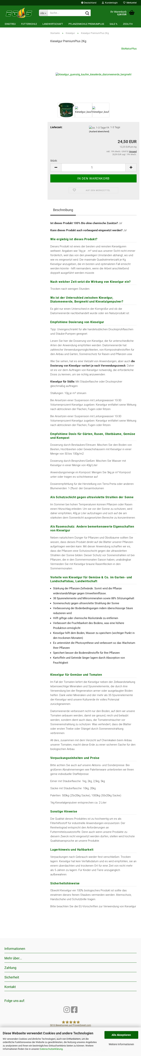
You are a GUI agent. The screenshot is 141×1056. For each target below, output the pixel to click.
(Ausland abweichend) (99, 131)
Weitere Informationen (121, 1044)
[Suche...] (87, 13)
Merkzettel (131, 2)
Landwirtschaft (52, 24)
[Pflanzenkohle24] (18, 13)
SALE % (114, 24)
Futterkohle (29, 24)
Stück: (53, 160)
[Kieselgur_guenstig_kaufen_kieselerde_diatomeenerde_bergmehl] (93, 74)
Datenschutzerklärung (51, 1049)
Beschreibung (63, 210)
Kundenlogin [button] (111, 2)
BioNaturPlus (129, 48)
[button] (88, 3)
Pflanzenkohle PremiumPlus (86, 24)
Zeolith (128, 24)
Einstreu (10, 24)
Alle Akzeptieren (121, 1034)
